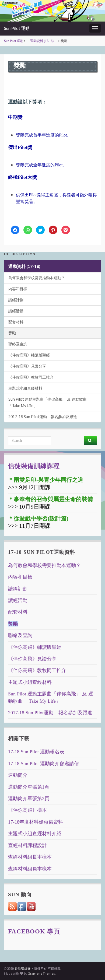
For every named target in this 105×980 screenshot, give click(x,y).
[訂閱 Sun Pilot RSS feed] (13, 905)
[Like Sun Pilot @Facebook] (22, 905)
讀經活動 (15, 311)
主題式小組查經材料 (25, 388)
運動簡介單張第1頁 (28, 787)
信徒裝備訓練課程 (34, 465)
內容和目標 (17, 288)
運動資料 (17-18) (42, 41)
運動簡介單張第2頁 (28, 798)
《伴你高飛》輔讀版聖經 (29, 355)
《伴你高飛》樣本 (27, 810)
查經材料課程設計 (27, 845)
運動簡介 (17, 775)
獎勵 (12, 333)
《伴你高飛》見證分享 (27, 366)
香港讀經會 (23, 969)
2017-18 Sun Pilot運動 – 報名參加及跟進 (42, 416)
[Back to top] (93, 968)
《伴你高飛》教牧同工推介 (31, 377)
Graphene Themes (41, 973)
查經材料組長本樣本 (30, 857)
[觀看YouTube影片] (31, 905)
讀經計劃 (15, 300)
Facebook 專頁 (34, 931)
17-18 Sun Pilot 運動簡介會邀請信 (43, 763)
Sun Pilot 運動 (17, 28)
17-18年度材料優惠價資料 (35, 822)
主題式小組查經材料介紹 (34, 833)
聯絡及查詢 (17, 344)
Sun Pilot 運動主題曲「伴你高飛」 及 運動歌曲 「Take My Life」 (47, 402)
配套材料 (15, 322)
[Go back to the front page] (52, 11)
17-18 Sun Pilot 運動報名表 (36, 751)
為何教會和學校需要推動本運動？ (36, 277)
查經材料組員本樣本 (30, 869)
